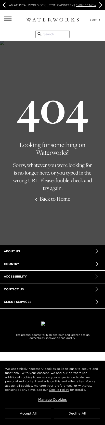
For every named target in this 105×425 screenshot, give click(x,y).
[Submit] (39, 34)
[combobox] (52, 34)
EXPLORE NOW (86, 5)
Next (99, 5)
